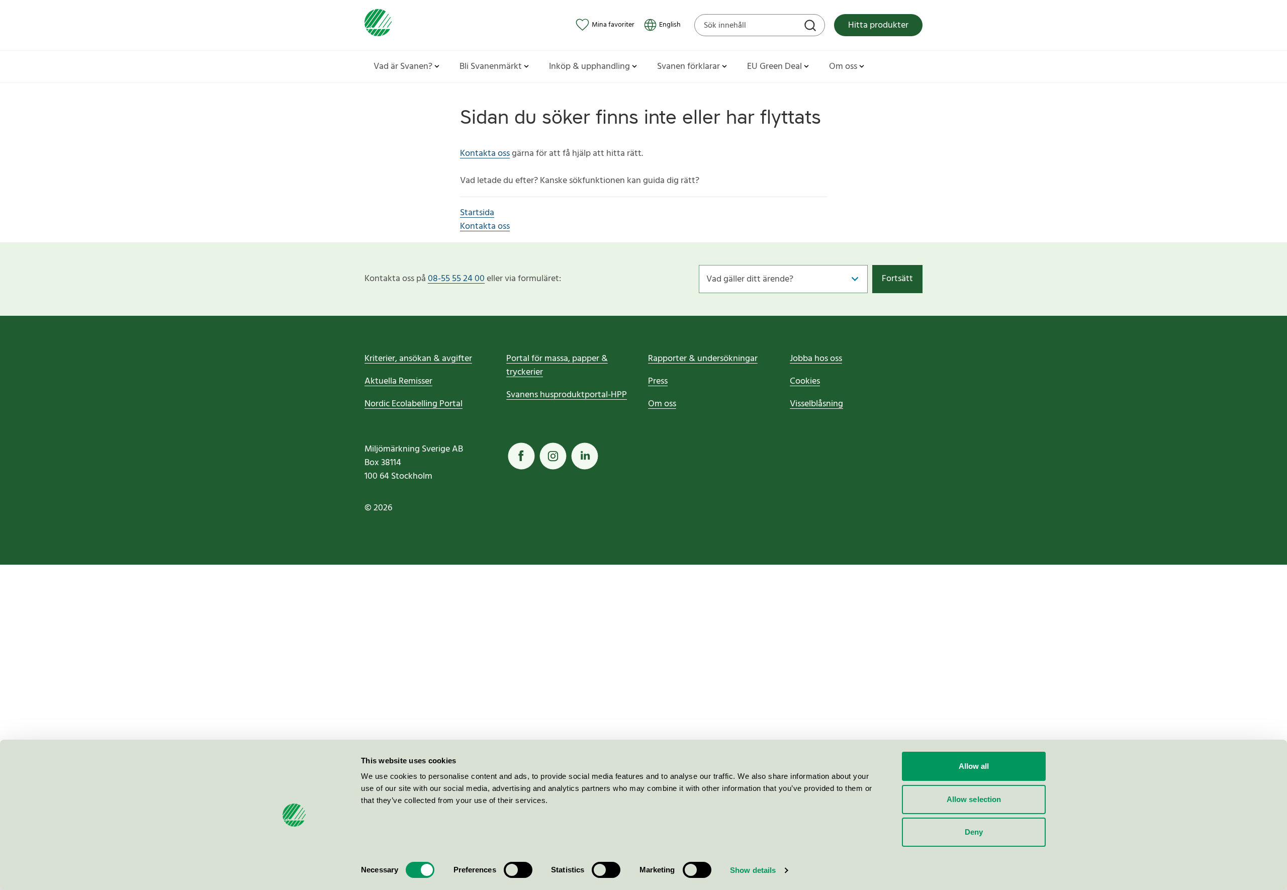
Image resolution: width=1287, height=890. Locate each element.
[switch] (518, 870)
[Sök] (811, 27)
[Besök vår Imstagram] (553, 456)
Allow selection (974, 799)
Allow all (974, 766)
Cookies (805, 381)
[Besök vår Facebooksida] (521, 456)
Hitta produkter (878, 25)
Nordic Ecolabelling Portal (413, 404)
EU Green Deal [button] (774, 66)
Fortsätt (897, 279)
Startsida (477, 213)
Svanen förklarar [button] (688, 66)
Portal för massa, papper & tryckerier (557, 365)
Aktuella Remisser (398, 381)
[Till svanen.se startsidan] (378, 25)
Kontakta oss (485, 153)
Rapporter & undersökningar (703, 358)
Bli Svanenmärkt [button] (490, 66)
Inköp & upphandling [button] (589, 66)
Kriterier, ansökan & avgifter (418, 358)
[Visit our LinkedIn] (584, 456)
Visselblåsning (816, 404)
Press (658, 381)
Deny (974, 832)
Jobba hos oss (816, 358)
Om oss (662, 404)
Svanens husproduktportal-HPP (566, 395)
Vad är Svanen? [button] (403, 66)
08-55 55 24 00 (456, 279)
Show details (753, 870)
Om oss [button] (843, 66)
